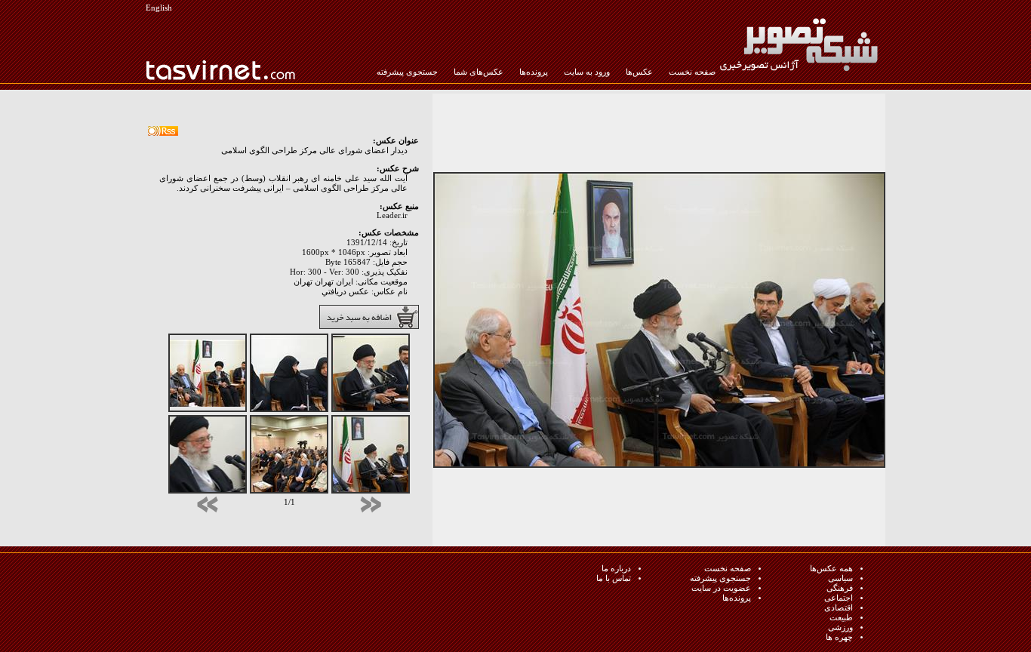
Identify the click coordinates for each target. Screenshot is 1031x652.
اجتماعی (838, 598)
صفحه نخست (692, 72)
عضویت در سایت (721, 588)
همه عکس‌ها (831, 568)
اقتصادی (838, 608)
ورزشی (840, 627)
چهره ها (839, 637)
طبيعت (841, 618)
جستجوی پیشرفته (407, 72)
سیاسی (840, 578)
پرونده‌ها (533, 72)
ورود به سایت (587, 72)
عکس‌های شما (478, 72)
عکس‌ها (639, 72)
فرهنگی (839, 588)
